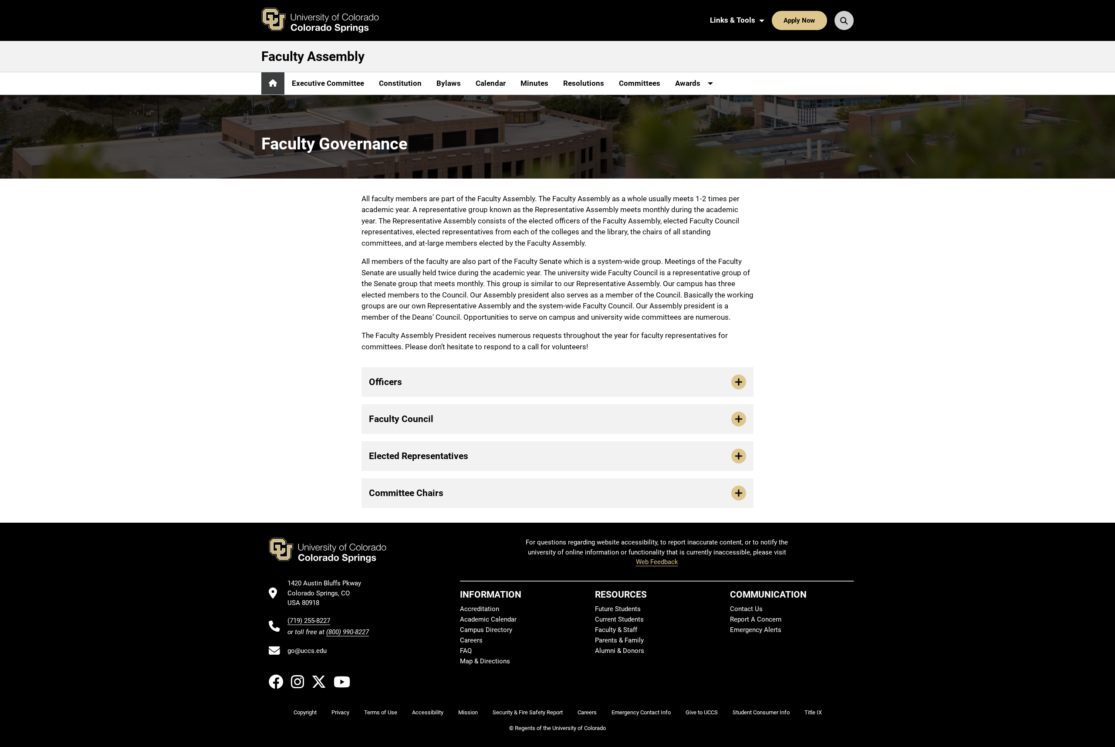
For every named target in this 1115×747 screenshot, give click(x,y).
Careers (471, 640)
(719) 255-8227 (308, 621)
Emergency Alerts (755, 630)
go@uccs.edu (307, 651)
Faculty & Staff (616, 630)
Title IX (813, 712)
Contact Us (746, 609)
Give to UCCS (702, 712)
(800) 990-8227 (347, 632)
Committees (639, 83)
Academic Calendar (488, 619)
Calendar (491, 83)
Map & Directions (485, 661)
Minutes (534, 83)
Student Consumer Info (761, 712)
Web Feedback (657, 562)
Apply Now (799, 20)
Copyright (305, 712)
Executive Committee (328, 83)
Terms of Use (380, 712)
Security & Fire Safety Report (528, 712)
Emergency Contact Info (641, 712)
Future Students (618, 609)
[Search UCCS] (844, 20)
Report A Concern (755, 619)
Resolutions (583, 83)
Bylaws (448, 83)
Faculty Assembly (313, 56)
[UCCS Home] (326, 20)
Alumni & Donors (619, 651)
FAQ (466, 651)
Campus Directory (486, 630)
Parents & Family (619, 640)
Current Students (619, 619)
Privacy (340, 712)
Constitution (400, 83)
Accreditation (479, 609)
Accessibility (427, 712)
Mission (468, 712)
